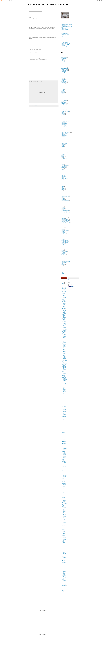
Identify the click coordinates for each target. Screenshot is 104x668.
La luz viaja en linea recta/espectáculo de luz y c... (64, 476)
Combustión (63, 92)
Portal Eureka (63, 45)
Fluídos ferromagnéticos (64, 369)
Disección (62, 112)
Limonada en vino (64, 298)
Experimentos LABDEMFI (65, 44)
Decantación (63, 105)
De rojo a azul (64, 287)
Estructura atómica (64, 133)
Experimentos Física (64, 143)
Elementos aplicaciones (65, 29)
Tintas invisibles (63, 259)
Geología (62, 154)
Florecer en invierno (64, 548)
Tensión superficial (64, 255)
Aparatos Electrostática (64, 69)
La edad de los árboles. (64, 537)
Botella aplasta (63, 460)
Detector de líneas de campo (64, 358)
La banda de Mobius (64, 515)
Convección (63, 99)
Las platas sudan (63, 560)
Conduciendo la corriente (64, 437)
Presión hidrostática (64, 211)
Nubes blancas (63, 300)
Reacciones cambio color (65, 219)
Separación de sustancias (65, 241)
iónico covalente (63, 167)
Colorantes (63, 91)
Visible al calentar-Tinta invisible (64, 304)
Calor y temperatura (64, 81)
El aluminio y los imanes (64, 367)
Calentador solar (64, 441)
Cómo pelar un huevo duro (64, 523)
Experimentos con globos (65, 142)
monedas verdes (63, 315)
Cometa (62, 93)
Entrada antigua (55, 109)
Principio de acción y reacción (65, 212)
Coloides (62, 90)
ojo (61, 191)
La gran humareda (64, 313)
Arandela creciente (64, 385)
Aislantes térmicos (64, 439)
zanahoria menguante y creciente (64, 323)
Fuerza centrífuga (64, 152)
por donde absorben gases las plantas (64, 557)
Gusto (62, 157)
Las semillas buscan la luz (64, 539)
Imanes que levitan (64, 365)
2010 (62, 282)
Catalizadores (63, 84)
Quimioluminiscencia (64, 332)
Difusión (62, 110)
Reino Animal (63, 232)
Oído (62, 190)
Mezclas (62, 185)
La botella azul (63, 296)
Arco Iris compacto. (64, 383)
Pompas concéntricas (64, 469)
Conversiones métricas (64, 42)
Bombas (62, 80)
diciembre (63, 586)
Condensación (63, 94)
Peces (62, 197)
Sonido (62, 250)
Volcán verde (64, 321)
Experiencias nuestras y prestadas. (66, 24)
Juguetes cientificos (64, 35)
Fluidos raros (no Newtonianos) (64, 571)
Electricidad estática (64, 121)
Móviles (62, 187)
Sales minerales (64, 411)
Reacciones (63, 218)
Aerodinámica (63, 56)
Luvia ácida (64, 353)
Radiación (63, 216)
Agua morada (64, 308)
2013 (62, 591)
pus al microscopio (64, 423)
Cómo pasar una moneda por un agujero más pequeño (64, 519)
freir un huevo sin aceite (64, 291)
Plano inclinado (63, 201)
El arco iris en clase (64, 399)
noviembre (64, 585)
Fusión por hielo (63, 403)
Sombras (62, 249)
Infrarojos (62, 164)
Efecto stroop (64, 484)
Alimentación (63, 61)
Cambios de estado (64, 82)
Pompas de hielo (64, 486)
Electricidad (63, 120)
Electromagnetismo (64, 123)
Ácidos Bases (34, 106)
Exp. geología (63, 136)
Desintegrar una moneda (64, 347)
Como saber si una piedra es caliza (64, 380)
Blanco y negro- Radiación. (64, 479)
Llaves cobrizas (64, 317)
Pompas (62, 207)
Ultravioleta (63, 264)
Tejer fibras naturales (64, 546)
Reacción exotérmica (64, 217)
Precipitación (63, 208)
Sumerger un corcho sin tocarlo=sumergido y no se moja (64, 408)
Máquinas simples (64, 178)
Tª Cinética (63, 252)
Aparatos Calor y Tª (64, 67)
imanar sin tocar (63, 372)
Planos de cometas (64, 47)
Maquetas (62, 37)
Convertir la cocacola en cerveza (64, 391)
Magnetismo (63, 175)
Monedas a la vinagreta (64, 576)
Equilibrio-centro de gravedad (65, 132)
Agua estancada (64, 427)
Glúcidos (62, 155)
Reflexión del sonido (64, 230)
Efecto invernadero (64, 116)
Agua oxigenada (63, 58)
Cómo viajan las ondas (64, 494)
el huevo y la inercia (64, 578)
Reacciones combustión (65, 220)
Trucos (62, 263)
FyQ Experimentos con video (65, 36)
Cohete (62, 89)
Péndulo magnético (64, 376)
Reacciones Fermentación (65, 223)
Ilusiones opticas (63, 481)
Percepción (63, 199)
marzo (63, 283)
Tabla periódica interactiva (65, 41)
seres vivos (63, 243)
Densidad (63, 497)
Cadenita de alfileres (64, 374)
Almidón (62, 62)
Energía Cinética (63, 125)
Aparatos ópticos (63, 71)
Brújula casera (64, 360)
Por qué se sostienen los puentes (64, 466)
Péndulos (62, 198)
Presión (62, 209)
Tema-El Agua (63, 254)
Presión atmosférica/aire (65, 210)
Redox (62, 228)
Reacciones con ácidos (64, 221)
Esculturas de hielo (64, 488)
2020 (62, 592)
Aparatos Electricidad (64, 68)
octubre (63, 584)
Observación (63, 189)
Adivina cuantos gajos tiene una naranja (64, 543)
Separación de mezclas (64, 240)
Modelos (62, 186)
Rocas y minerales (64, 238)
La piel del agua (63, 534)
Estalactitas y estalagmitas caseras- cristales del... (64, 418)
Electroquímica (63, 124)
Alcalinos (62, 60)
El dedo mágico (63, 435)
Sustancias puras (64, 251)
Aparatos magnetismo (64, 70)
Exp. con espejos (64, 135)
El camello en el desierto (64, 492)
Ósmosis (63, 325)
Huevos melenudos (64, 550)
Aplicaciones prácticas (64, 73)
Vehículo (62, 266)
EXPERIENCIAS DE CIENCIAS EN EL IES (49, 4)
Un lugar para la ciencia (65, 33)
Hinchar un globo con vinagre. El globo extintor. (64, 337)
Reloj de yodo (64, 301)
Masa (62, 179)
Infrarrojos (63, 451)
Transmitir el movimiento (64, 503)
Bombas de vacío (64, 397)
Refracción (63, 231)
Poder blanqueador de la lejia (64, 394)
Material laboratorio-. (64, 23)
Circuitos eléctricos (64, 88)
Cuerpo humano (63, 103)
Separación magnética (64, 242)
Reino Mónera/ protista (64, 234)
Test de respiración (64, 334)
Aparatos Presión (64, 72)
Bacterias (62, 78)
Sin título (63, 420)
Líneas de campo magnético (64, 355)
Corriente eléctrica (64, 100)
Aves (62, 77)
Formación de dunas (64, 472)
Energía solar (63, 131)
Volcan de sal (64, 454)
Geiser (63, 470)
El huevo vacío (63, 307)
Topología (62, 260)
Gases (62, 153)
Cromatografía (63, 102)
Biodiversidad (63, 79)
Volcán (62, 272)
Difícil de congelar (64, 490)
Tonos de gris (64, 483)
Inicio (44, 109)
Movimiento (63, 188)
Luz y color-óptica (64, 174)
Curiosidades (63, 104)
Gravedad (62, 156)
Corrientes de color (64, 530)
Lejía (62, 169)
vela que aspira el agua (64, 433)
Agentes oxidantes (64, 57)
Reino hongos (63, 233)
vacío (62, 265)
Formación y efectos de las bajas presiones (64, 457)
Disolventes (63, 114)
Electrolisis (63, 122)
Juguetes (62, 168)
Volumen (62, 273)
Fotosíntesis (63, 148)
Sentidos (62, 239)
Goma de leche (63, 532)
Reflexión (62, 229)
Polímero (62, 206)
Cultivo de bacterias (64, 507)
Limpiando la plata (64, 574)
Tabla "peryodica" (64, 28)
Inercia (62, 163)
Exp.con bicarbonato (64, 137)
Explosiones (63, 144)
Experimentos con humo (64, 352)
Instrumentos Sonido (64, 165)
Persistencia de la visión (65, 200)
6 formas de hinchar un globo (64, 344)
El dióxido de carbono (64, 580)
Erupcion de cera (64, 505)
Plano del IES (63, 25)
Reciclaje (62, 227)
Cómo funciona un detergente (64, 330)
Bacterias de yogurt (64, 425)
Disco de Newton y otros (65, 111)
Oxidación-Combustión (64, 195)
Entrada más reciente (32, 109)
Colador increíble (64, 453)
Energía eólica (63, 126)
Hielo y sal (63, 405)
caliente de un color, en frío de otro (64, 310)
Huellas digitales (64, 327)
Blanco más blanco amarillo (64, 289)
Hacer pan (63, 535)
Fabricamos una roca (64, 378)
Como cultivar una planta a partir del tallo (64, 563)
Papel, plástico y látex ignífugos (64, 388)
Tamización (63, 253)
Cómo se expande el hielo (64, 526)
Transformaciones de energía (65, 261)
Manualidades (63, 176)
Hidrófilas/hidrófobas (64, 158)
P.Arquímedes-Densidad (65, 196)
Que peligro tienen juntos (64, 319)
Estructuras (63, 134)
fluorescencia (63, 147)
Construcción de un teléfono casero (64, 444)
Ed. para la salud (63, 115)
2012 (62, 590)
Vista (62, 271)
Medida (62, 180)
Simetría (62, 244)
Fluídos (62, 146)
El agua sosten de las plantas (64, 553)
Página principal (63, 22)
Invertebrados (63, 166)
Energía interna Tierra (64, 127)
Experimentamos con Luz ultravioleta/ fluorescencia (64, 448)
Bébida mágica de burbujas (64, 501)
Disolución (63, 113)
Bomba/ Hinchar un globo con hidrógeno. (64, 341)
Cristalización (63, 101)
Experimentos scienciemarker (65, 43)
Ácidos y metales (63, 350)
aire (62, 59)
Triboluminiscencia (64, 262)
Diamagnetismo (63, 109)
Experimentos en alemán (65, 34)
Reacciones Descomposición (65, 222)
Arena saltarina (64, 430)
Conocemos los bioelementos (64, 414)
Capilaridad (63, 83)
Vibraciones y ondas (64, 270)
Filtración (62, 145)
